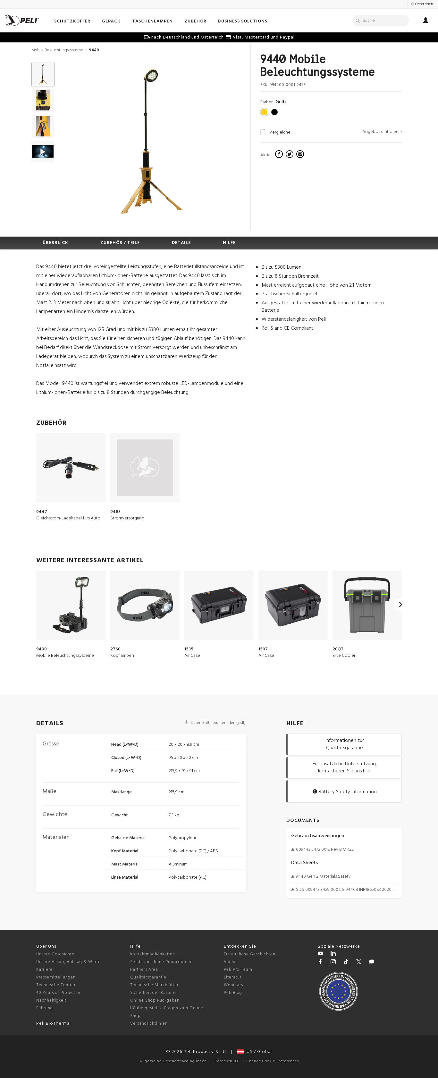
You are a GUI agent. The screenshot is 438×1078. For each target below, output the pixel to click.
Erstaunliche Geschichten (249, 954)
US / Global (258, 1052)
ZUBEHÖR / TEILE (120, 243)
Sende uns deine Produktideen (161, 962)
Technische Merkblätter (154, 985)
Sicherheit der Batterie (153, 992)
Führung (44, 1008)
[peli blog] (371, 963)
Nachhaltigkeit (51, 1000)
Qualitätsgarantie (148, 977)
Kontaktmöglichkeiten (152, 954)
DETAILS (181, 243)
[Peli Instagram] (333, 963)
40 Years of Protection (59, 992)
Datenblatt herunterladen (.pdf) (218, 722)
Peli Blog (233, 992)
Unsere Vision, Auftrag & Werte (68, 962)
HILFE (229, 243)
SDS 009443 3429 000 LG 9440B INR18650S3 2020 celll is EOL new (359, 889)
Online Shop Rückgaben (155, 1000)
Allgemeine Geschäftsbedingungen (173, 1061)
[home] (22, 20)
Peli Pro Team (238, 969)
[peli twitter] (358, 963)
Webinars (233, 985)
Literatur (232, 977)
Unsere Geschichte (55, 954)
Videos (231, 962)
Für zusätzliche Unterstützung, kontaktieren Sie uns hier (345, 768)
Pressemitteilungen (56, 977)
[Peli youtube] (320, 954)
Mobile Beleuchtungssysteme (57, 50)
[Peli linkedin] (333, 954)
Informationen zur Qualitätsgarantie (344, 744)
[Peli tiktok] (346, 963)
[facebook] (279, 155)
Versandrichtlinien (149, 1023)
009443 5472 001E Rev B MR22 (325, 849)
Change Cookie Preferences (273, 1061)
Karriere (44, 969)
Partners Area (144, 969)
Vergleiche (280, 132)
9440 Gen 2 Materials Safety (323, 876)
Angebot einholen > (382, 131)
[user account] (425, 21)
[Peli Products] (320, 963)
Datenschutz (227, 1061)
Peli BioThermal (53, 1023)
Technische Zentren (56, 985)
